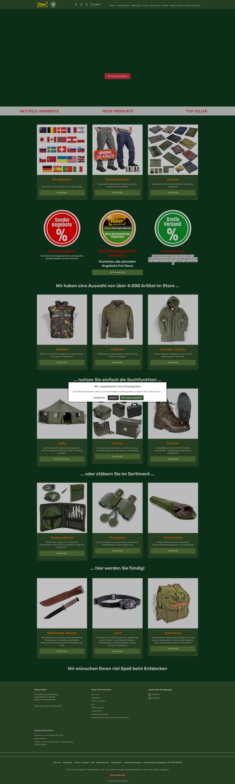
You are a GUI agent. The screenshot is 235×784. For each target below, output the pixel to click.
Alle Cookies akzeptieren (131, 398)
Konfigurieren (99, 398)
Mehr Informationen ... (153, 391)
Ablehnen (113, 398)
